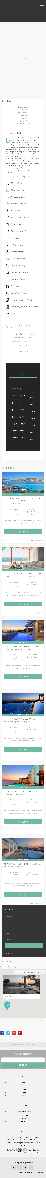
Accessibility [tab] (23, 345)
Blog (24, 1089)
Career (24, 1092)
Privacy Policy (40, 1172)
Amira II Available (23, 646)
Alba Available (23, 719)
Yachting (24, 1121)
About (24, 1083)
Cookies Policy (20, 1172)
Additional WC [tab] (15, 341)
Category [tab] (31, 334)
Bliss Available (23, 864)
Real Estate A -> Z (24, 1112)
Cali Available (23, 574)
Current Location (37, 972)
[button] (7, 1006)
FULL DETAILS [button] (23, 531)
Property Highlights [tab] (17, 334)
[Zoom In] (16, 972)
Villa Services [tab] (18, 338)
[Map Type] (24, 972)
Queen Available (23, 791)
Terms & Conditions (30, 1172)
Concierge (24, 1115)
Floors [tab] (29, 338)
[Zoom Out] (20, 972)
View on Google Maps (40, 1020)
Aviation (24, 1118)
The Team (24, 1086)
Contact (24, 1095)
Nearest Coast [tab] (29, 341)
